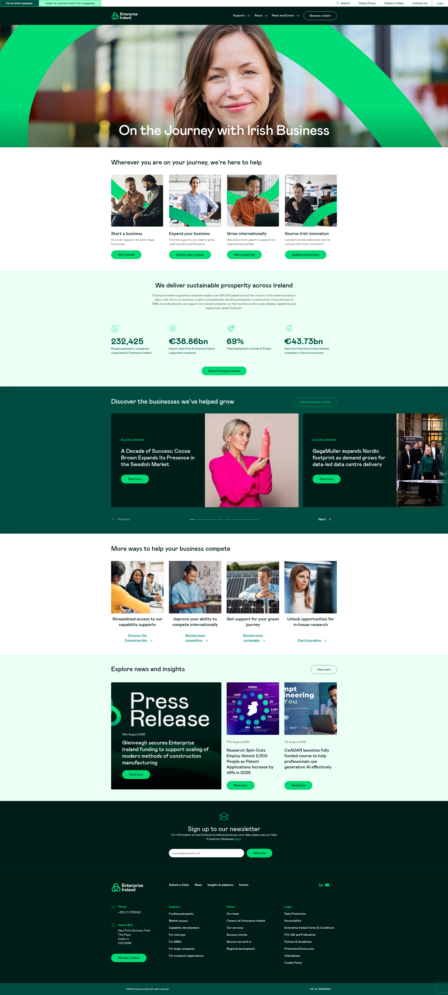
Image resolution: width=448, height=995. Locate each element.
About (258, 15)
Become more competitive (195, 637)
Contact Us (420, 3)
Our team (233, 914)
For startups (177, 935)
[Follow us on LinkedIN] (321, 885)
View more (324, 669)
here (238, 839)
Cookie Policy (293, 963)
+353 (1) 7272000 (129, 912)
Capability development (184, 928)
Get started (126, 254)
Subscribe (259, 853)
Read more (135, 479)
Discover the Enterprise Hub (136, 637)
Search (345, 3)
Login (440, 3)
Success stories (237, 935)
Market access (178, 921)
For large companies (182, 949)
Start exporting (244, 254)
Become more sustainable (253, 637)
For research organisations (186, 956)
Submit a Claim (394, 3)
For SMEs (175, 942)
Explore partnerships (305, 254)
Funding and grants (181, 914)
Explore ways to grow (190, 254)
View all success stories (315, 402)
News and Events (283, 15)
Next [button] (322, 519)
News (198, 885)
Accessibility (292, 921)
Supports (239, 15)
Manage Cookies (128, 958)
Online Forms (367, 3)
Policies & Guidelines (298, 942)
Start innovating (310, 640)
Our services (235, 928)
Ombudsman (292, 956)
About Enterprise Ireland (224, 371)
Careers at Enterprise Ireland (246, 921)
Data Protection (295, 914)
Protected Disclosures (299, 949)
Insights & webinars (221, 885)
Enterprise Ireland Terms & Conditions (309, 928)
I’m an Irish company (19, 3)
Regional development (241, 949)
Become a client (320, 15)
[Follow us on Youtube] (327, 885)
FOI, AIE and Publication (300, 935)
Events (243, 885)
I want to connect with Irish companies (70, 3)
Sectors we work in (239, 942)
